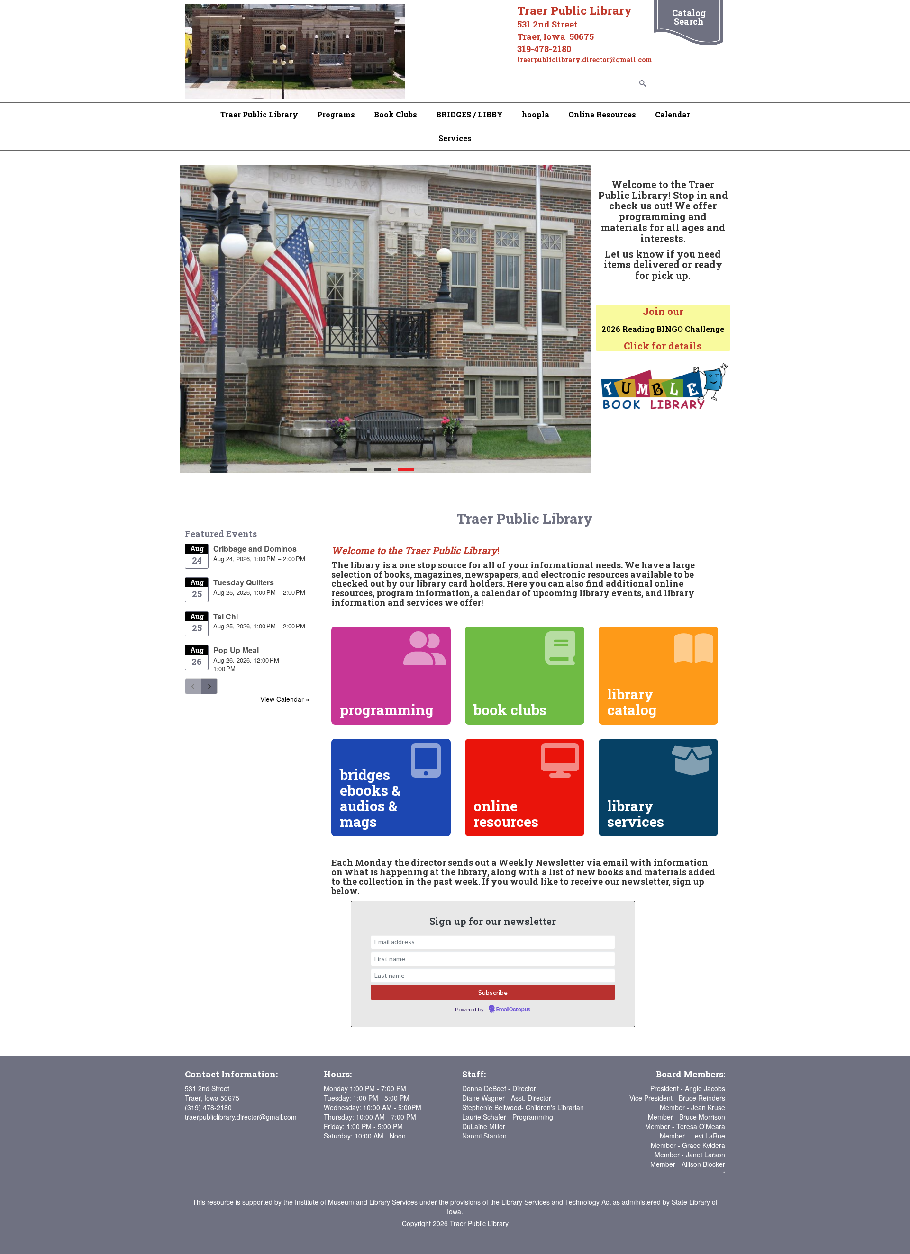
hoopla (535, 114)
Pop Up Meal (236, 650)
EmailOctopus (513, 1009)
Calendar (672, 114)
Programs (336, 114)
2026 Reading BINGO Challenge (662, 329)
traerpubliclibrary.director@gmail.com (241, 1116)
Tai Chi (225, 616)
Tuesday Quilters (243, 582)
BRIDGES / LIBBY (469, 114)
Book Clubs (395, 114)
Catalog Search (689, 17)
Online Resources (602, 114)
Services (455, 138)
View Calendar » (284, 699)
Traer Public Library (259, 114)
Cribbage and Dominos (255, 548)
